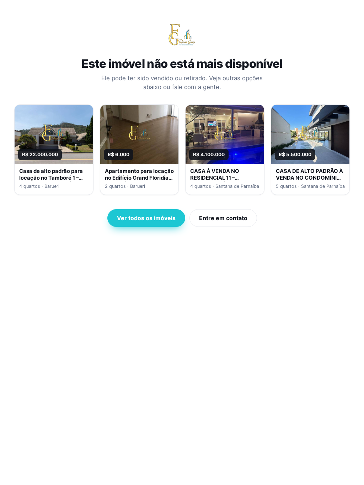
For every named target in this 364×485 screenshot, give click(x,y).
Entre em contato (223, 218)
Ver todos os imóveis (146, 218)
